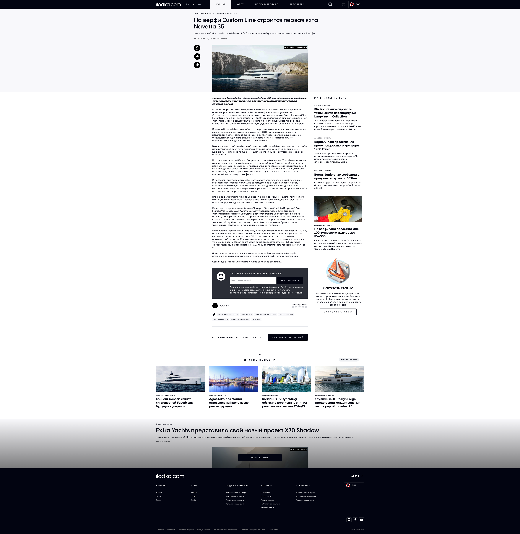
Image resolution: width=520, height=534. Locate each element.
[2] (296, 306)
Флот (240, 4)
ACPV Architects (221, 319)
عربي (199, 4)
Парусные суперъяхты (235, 500)
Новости (221, 14)
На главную (199, 14)
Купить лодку (266, 492)
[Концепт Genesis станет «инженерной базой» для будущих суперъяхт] (180, 379)
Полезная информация (235, 504)
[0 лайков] (197, 65)
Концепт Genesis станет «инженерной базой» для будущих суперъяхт (175, 402)
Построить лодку (267, 500)
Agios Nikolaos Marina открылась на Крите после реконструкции (229, 402)
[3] (299, 306)
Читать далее (260, 457)
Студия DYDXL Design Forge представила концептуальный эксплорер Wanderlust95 (337, 402)
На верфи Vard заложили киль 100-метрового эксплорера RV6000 (336, 232)
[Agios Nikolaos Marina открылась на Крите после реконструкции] (233, 379)
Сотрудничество (203, 530)
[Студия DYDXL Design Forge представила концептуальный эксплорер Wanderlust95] (339, 379)
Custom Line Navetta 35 (266, 314)
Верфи (193, 500)
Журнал (221, 4)
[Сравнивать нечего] (342, 4)
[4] (302, 306)
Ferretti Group (286, 314)
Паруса (194, 496)
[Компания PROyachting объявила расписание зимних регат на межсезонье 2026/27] (286, 379)
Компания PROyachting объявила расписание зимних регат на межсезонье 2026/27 (284, 402)
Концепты (170, 395)
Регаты (275, 395)
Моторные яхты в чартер (305, 492)
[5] (306, 306)
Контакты (171, 530)
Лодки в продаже (266, 4)
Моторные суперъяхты (235, 496)
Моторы (194, 492)
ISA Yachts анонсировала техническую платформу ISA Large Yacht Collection (335, 112)
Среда (158, 500)
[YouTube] (361, 519)
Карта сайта (273, 530)
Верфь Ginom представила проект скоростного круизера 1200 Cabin (336, 145)
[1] (293, 306)
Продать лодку (266, 496)
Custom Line (247, 314)
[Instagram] (349, 519)
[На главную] (168, 4)
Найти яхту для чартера (270, 504)
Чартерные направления (306, 496)
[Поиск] (330, 4)
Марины (222, 395)
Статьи (158, 496)
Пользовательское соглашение (225, 530)
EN (187, 4)
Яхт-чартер (297, 4)
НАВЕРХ (354, 476)
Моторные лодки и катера (236, 492)
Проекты (231, 14)
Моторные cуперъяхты (295, 47)
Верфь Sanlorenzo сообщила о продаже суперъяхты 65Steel (336, 176)
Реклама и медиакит (186, 530)
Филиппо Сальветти (240, 319)
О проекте (160, 530)
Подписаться (290, 280)
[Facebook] (355, 519)
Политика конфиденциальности (253, 530)
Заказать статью (267, 508)
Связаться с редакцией (287, 337)
